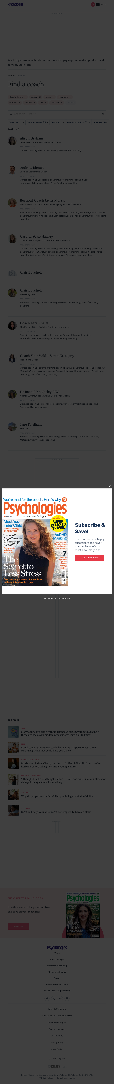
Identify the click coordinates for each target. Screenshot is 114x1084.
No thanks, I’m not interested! (57, 598)
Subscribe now (89, 558)
